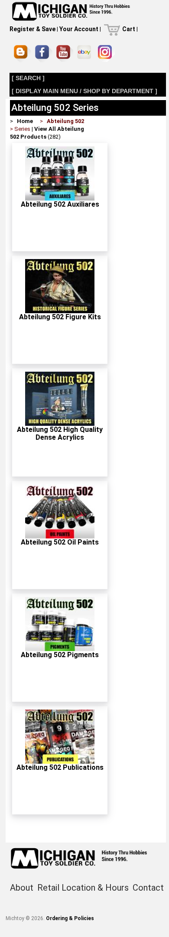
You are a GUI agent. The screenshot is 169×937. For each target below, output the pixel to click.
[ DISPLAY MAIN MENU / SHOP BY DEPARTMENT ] (84, 91)
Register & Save (32, 29)
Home (25, 121)
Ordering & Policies (70, 918)
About (21, 887)
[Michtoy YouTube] (64, 53)
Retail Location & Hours (83, 887)
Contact (148, 887)
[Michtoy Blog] (22, 53)
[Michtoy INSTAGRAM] (106, 53)
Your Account (78, 29)
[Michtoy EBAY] (85, 53)
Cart (128, 29)
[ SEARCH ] (28, 78)
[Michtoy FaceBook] (43, 53)
